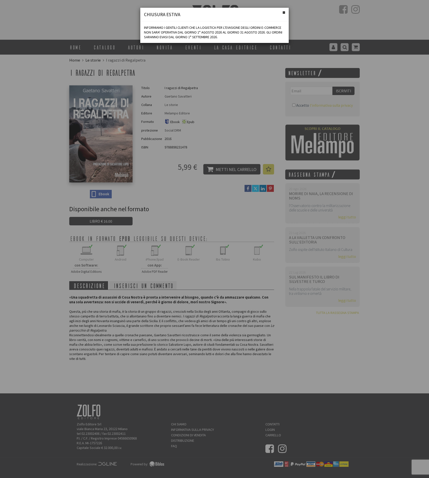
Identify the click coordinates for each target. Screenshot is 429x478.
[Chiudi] (284, 12)
